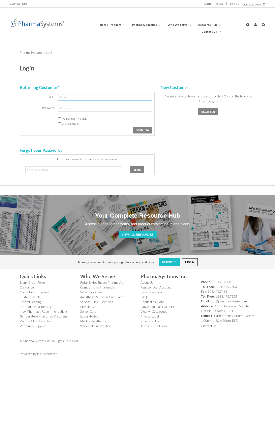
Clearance (27, 287)
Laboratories (89, 316)
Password (48, 107)
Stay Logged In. (71, 123)
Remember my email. (74, 118)
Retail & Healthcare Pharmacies (102, 282)
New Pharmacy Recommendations (44, 311)
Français (233, 3)
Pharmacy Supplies (144, 24)
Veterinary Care (91, 292)
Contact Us (209, 31)
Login (207, 3)
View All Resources (137, 234)
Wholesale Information (95, 326)
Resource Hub (207, 24)
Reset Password (152, 292)
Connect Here (18, 3)
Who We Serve (178, 24)
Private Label (150, 316)
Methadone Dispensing (36, 306)
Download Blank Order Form (160, 306)
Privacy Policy (150, 321)
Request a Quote (152, 302)
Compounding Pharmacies (98, 287)
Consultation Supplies (34, 292)
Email (51, 96)
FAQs (144, 297)
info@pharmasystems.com (228, 301)
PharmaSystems (31, 52)
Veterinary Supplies (33, 326)
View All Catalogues (154, 311)
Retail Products (111, 24)
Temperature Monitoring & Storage (44, 316)
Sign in (141, 130)
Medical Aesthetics (93, 321)
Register (220, 3)
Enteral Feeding (30, 302)
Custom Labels (30, 297)
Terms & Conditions (154, 326)
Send (137, 169)
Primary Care (89, 306)
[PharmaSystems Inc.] (37, 23)
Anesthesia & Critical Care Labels (102, 297)
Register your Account (156, 287)
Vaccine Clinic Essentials (36, 321)
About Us (147, 282)
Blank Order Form (32, 282)
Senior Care (88, 311)
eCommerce (48, 354)
